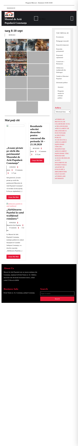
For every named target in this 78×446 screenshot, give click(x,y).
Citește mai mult (14, 197)
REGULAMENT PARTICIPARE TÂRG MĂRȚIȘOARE (62, 153)
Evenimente (60, 37)
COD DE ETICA (61, 140)
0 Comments (19, 170)
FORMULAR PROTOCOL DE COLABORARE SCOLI (62, 122)
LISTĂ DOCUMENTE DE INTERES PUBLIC (61, 162)
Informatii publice (62, 82)
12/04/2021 (12, 167)
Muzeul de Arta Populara (14, 225)
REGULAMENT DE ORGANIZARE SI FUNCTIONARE (62, 131)
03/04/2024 (12, 222)
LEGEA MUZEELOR (63, 158)
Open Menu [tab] (42, 19)
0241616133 (11, 8)
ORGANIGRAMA (62, 126)
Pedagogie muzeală (62, 41)
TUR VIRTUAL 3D (62, 33)
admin (9, 170)
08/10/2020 (36, 148)
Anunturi (60, 87)
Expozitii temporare (62, 45)
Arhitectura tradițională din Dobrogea (61, 70)
